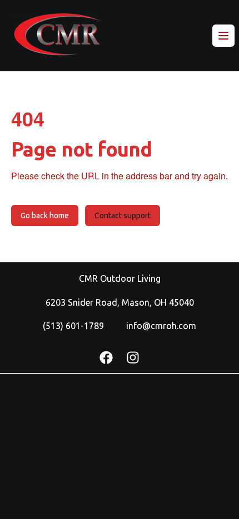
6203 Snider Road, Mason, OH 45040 (120, 302)
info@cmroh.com (161, 326)
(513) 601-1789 (73, 326)
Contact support (122, 215)
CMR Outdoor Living (120, 278)
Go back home (45, 215)
